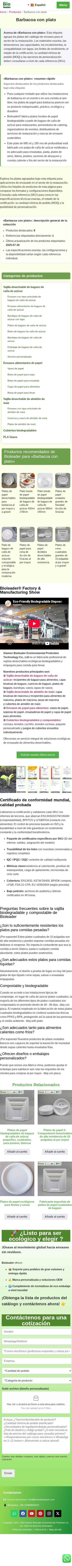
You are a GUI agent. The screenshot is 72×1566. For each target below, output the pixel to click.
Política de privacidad (20, 1561)
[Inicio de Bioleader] (8, 5)
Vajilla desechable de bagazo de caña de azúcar (25, 289)
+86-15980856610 (30, 1537)
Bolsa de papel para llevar (22, 399)
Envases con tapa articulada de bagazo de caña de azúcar (26, 298)
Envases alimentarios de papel (24, 370)
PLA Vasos (10, 448)
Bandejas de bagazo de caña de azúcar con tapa (26, 317)
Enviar (8, 1505)
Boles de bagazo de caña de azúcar (24, 336)
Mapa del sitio (57, 1561)
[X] (57, 1545)
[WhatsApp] (14, 1545)
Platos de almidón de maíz (23, 434)
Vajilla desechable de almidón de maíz (26, 408)
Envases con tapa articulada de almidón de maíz (26, 417)
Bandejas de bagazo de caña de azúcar (26, 346)
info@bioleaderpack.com (45, 1531)
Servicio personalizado (20, 363)
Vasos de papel (16, 375)
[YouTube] (31, 1545)
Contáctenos (13, 1525)
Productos (15, 12)
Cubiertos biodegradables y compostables (37, 731)
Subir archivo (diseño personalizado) (25, 1420)
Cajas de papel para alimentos (25, 393)
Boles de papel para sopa (22, 381)
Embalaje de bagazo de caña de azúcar (26, 355)
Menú (63, 5)
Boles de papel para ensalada (25, 387)
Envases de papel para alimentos (30, 719)
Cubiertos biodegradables (21, 441)
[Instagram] (49, 1545)
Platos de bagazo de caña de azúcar (25, 327)
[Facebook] (22, 1545)
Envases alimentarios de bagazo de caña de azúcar (26, 307)
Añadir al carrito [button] (17, 1178)
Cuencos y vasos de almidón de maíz (26, 426)
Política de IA (41, 1561)
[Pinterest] (40, 1545)
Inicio (3, 12)
